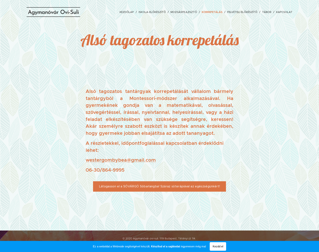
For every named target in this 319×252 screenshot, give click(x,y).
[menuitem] (128, 12)
